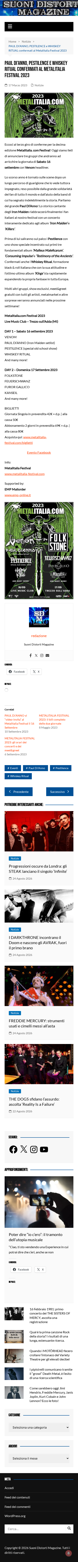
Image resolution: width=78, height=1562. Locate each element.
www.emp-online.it (18, 495)
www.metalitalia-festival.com (25, 474)
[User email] (47, 656)
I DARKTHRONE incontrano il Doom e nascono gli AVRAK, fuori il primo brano (38, 942)
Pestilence (62, 768)
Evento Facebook (39, 452)
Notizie (39, 85)
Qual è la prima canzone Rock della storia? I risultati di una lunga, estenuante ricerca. (50, 1336)
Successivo (57, 791)
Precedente (21, 791)
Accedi (9, 1488)
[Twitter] (36, 656)
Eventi (14, 768)
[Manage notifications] (68, 1553)
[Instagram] (42, 656)
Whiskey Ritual (19, 776)
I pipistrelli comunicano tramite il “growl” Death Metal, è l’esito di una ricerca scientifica (51, 1373)
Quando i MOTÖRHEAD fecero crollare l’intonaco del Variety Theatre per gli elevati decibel (51, 1355)
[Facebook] (30, 656)
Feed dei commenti (17, 1506)
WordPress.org (15, 1516)
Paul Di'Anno (37, 768)
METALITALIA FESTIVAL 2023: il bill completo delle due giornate (54, 719)
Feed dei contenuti (17, 1497)
